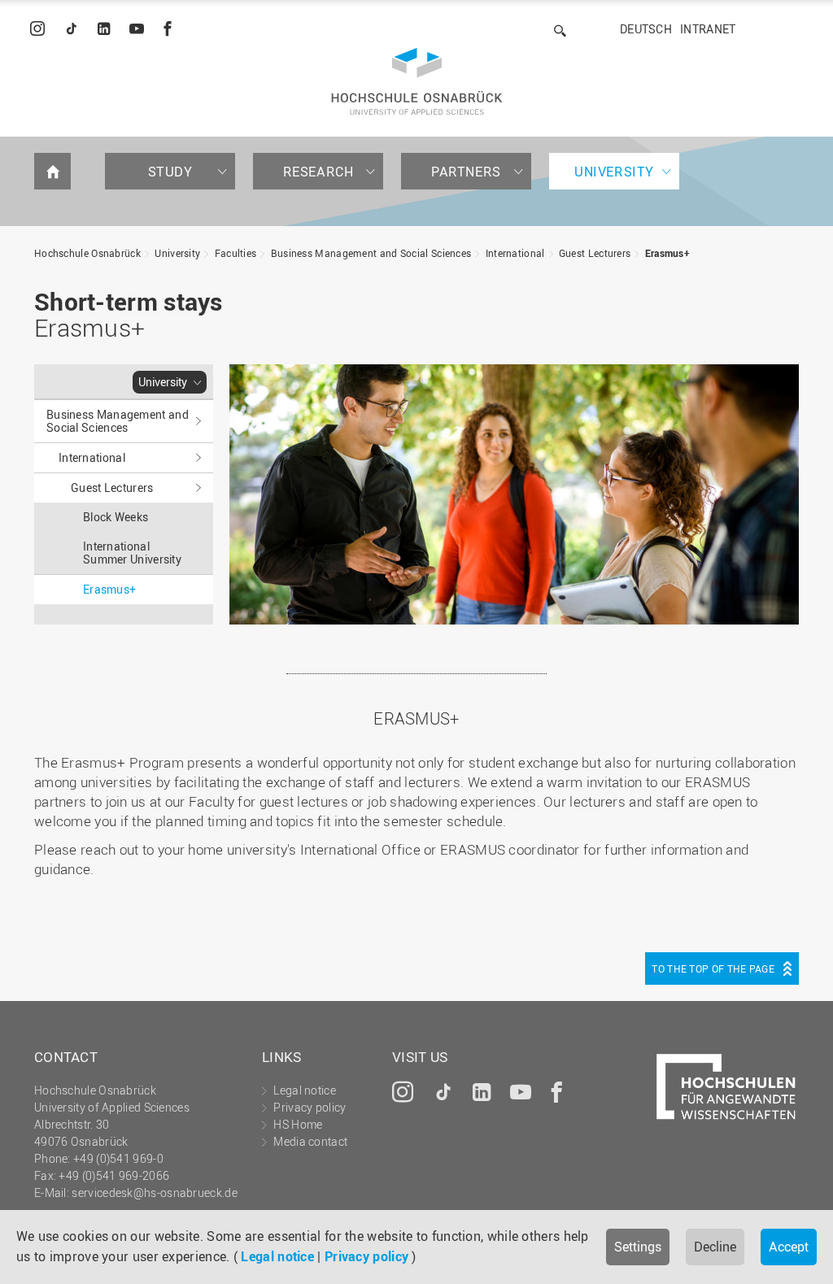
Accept (789, 1247)
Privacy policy (366, 1256)
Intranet (707, 29)
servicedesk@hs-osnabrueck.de (154, 1192)
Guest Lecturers (595, 252)
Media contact (310, 1141)
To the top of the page (713, 968)
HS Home (297, 1124)
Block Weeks (115, 516)
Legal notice (277, 1256)
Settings (637, 1247)
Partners (466, 172)
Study (170, 172)
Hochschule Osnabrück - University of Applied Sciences (417, 81)
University (614, 172)
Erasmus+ (667, 252)
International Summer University (132, 552)
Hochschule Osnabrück (87, 252)
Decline (715, 1247)
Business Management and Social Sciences (371, 252)
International (515, 252)
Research (318, 172)
